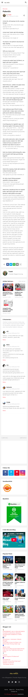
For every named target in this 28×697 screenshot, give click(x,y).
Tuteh (11, 271)
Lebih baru (5, 438)
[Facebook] (7, 264)
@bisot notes (6, 647)
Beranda (5, 8)
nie (7, 365)
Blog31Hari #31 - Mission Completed (7, 566)
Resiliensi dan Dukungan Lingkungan (19, 294)
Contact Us (14, 691)
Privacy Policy (20, 689)
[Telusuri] (26, 2)
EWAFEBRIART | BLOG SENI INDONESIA (14, 631)
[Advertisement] (14, 452)
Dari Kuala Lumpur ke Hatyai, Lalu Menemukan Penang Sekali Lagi (12, 643)
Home (6, 689)
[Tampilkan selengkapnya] (20, 264)
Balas (4, 339)
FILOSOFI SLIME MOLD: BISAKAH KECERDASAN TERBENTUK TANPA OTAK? (12, 634)
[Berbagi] (24, 15)
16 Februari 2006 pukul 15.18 (12, 346)
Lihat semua (22, 281)
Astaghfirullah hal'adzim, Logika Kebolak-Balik (8, 310)
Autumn (9, 387)
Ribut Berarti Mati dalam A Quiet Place (20, 566)
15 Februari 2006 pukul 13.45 (12, 333)
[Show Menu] (2, 2)
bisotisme (20, 694)
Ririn (8, 345)
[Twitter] (10, 264)
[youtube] (15, 682)
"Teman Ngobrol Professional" (11, 656)
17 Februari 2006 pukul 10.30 (13, 404)
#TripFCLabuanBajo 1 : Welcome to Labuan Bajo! (8, 584)
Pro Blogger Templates (10, 694)
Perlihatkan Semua (8, 664)
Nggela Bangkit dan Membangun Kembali (20, 616)
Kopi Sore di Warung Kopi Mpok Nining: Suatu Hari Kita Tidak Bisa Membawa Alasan (13, 650)
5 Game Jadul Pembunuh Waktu (7, 616)
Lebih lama (23, 438)
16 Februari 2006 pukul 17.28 (12, 366)
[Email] (17, 264)
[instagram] (19, 682)
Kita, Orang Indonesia (6, 599)
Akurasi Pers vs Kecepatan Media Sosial (8, 294)
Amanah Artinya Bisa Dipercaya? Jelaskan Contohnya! (12, 661)
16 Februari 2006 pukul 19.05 (12, 389)
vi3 (7, 331)
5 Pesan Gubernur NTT (20, 583)
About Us (11, 689)
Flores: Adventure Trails (20, 599)
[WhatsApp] (14, 264)
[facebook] (9, 682)
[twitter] (12, 682)
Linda (8, 402)
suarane (5, 655)
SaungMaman (6, 659)
